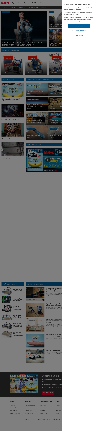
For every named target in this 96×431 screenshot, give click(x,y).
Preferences (79, 36)
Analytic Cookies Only (79, 31)
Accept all (79, 26)
